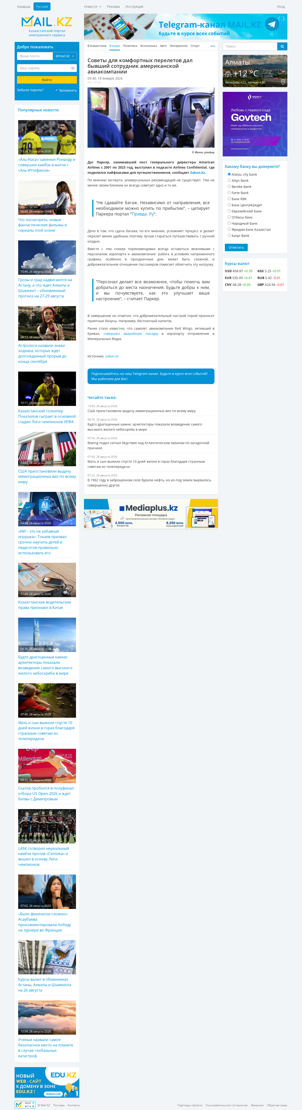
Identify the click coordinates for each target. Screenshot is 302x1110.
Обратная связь (277, 1105)
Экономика (148, 46)
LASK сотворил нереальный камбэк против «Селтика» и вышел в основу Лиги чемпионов (43, 852)
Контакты (74, 1105)
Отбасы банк (242, 217)
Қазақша (23, 6)
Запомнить (68, 90)
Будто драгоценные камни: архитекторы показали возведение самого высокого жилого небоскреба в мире (45, 661)
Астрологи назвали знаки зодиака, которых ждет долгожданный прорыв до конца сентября (42, 349)
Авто (163, 46)
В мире (114, 46)
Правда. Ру (143, 214)
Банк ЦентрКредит (247, 205)
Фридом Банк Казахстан (251, 229)
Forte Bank (240, 192)
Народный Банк (244, 223)
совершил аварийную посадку (131, 333)
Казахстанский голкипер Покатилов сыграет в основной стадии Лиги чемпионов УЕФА (47, 412)
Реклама (113, 6)
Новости (91, 6)
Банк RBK (239, 199)
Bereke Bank (241, 186)
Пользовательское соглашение (227, 1105)
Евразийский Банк (247, 211)
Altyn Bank (240, 180)
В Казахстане (97, 46)
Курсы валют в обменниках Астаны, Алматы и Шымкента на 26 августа (44, 981)
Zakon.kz (197, 172)
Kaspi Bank (240, 235)
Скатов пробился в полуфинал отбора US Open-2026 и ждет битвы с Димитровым (46, 790)
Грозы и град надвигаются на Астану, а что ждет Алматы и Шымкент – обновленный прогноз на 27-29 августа (45, 284)
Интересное (179, 46)
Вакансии (257, 1105)
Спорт (195, 46)
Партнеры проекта (189, 1105)
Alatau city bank (244, 174)
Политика (130, 46)
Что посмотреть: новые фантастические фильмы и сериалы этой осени (42, 221)
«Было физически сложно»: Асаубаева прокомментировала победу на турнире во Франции (44, 918)
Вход (281, 6)
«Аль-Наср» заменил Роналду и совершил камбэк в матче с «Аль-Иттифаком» (46, 161)
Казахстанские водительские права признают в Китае (44, 601)
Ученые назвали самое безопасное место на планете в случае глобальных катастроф (45, 1043)
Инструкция (134, 6)
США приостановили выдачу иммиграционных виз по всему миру (47, 472)
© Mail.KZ (44, 1105)
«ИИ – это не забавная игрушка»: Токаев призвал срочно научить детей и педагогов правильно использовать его (42, 538)
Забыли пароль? (30, 90)
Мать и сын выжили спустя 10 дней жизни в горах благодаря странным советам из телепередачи (46, 726)
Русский (42, 6)
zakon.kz (112, 356)
